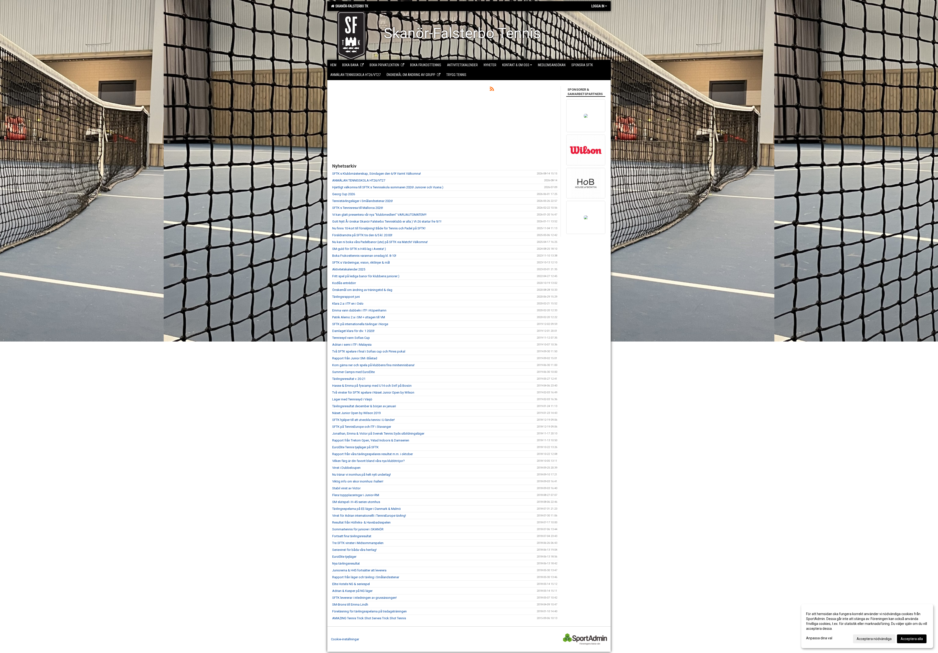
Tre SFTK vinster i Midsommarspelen (358, 543)
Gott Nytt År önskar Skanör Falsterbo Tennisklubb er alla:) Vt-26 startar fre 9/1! (386, 221)
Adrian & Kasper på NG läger (352, 591)
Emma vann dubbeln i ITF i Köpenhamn (359, 310)
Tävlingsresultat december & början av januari (364, 406)
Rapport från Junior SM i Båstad (354, 358)
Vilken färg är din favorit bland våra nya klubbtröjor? (368, 461)
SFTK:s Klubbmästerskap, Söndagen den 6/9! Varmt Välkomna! (376, 173)
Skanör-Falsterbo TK (351, 6)
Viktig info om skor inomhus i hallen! (357, 481)
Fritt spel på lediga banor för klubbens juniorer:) (365, 276)
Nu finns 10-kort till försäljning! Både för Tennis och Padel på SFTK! (379, 228)
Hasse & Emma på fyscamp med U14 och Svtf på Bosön (372, 385)
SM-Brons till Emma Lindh (350, 604)
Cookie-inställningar (345, 639)
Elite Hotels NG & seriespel (351, 584)
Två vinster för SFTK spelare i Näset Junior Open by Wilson (373, 392)
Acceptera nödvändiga (874, 639)
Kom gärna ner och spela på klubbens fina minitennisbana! (373, 365)
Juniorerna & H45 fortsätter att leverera (359, 570)
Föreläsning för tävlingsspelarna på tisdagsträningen (369, 611)
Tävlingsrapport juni (346, 297)
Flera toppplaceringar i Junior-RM (355, 495)
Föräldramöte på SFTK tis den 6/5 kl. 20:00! (362, 235)
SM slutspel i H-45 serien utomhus (356, 502)
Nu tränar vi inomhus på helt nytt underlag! (361, 474)
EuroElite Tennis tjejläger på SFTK (355, 447)
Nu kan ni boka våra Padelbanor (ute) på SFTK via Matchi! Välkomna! (380, 242)
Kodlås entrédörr (344, 283)
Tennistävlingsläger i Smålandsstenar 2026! (362, 201)
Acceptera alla (912, 639)
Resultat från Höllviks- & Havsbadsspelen (361, 522)
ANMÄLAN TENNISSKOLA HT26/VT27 (358, 180)
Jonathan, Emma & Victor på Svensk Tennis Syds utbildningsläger (378, 433)
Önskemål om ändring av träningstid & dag (362, 290)
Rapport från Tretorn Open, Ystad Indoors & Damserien (370, 440)
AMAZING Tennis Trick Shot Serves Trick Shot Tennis (369, 618)
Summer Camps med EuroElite (353, 372)
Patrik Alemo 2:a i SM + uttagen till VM (358, 317)
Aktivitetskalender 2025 (348, 269)
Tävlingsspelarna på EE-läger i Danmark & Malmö (366, 509)
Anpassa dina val (819, 638)
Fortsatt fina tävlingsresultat (351, 536)
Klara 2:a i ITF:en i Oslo (347, 303)
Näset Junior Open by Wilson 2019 (356, 413)
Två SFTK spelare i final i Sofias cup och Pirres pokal (368, 351)
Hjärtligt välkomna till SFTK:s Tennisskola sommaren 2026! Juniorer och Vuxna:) (387, 187)
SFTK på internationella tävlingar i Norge (360, 324)
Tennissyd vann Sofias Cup (351, 338)
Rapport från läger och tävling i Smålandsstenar (365, 577)
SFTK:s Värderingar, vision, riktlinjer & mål (361, 262)
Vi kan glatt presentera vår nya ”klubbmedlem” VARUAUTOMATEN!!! (379, 214)
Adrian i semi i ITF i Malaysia (352, 344)
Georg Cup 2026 (343, 194)
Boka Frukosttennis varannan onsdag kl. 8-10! (364, 255)
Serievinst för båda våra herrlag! (354, 550)
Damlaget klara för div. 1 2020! (353, 331)
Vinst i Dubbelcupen (346, 468)
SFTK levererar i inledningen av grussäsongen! (364, 597)
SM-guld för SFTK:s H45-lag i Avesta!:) (359, 249)
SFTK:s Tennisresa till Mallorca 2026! (357, 208)
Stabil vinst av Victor (346, 488)
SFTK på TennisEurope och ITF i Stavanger (361, 426)
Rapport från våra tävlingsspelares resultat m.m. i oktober (372, 454)
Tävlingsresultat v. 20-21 (348, 379)
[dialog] (867, 626)
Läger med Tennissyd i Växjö (352, 399)
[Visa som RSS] (492, 90)
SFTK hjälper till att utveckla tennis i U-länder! (363, 420)
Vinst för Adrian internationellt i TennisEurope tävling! (369, 515)
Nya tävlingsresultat (346, 563)
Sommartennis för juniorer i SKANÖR (358, 529)
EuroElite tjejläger (344, 556)
